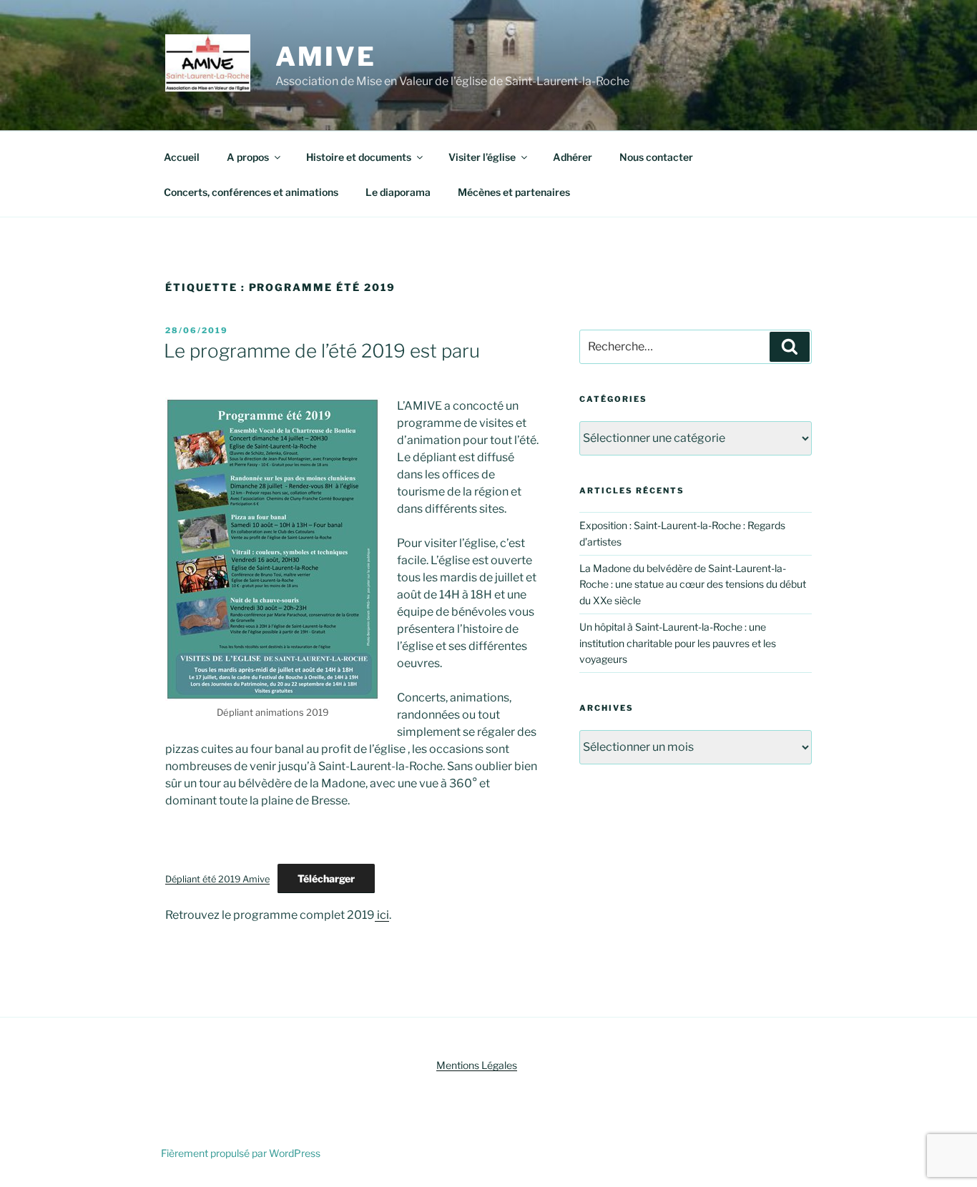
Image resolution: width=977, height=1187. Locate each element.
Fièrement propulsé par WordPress (240, 1153)
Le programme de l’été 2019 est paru (322, 351)
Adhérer (572, 157)
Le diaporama (398, 192)
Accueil (182, 157)
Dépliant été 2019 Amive (217, 879)
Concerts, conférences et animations (251, 192)
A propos (248, 157)
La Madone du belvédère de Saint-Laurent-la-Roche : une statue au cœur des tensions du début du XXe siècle (692, 584)
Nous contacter (656, 157)
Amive (325, 56)
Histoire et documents (358, 157)
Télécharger (326, 878)
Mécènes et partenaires (514, 192)
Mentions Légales (476, 1065)
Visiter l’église (482, 157)
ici (382, 915)
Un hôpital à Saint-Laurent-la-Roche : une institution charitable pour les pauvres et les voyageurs (677, 643)
